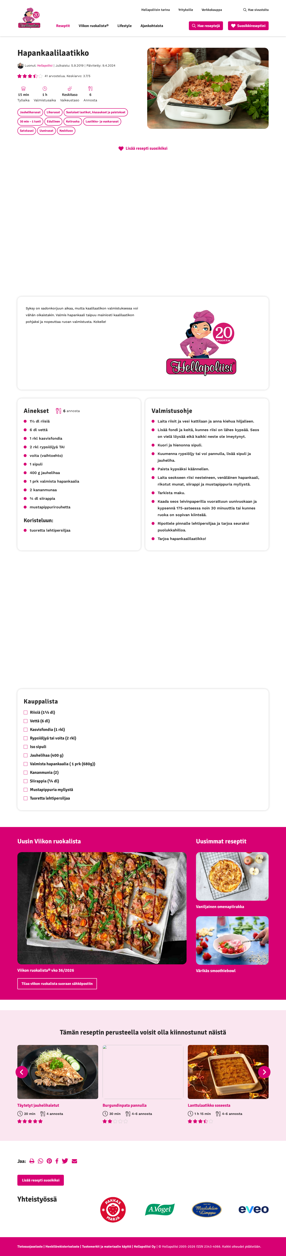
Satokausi (26, 131)
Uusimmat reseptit (221, 841)
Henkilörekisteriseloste (62, 1246)
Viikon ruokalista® (94, 25)
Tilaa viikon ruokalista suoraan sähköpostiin (57, 983)
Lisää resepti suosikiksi (40, 1180)
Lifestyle (124, 25)
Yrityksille (185, 10)
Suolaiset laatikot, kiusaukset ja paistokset (95, 112)
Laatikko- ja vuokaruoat (102, 121)
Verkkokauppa (212, 10)
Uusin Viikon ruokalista (49, 841)
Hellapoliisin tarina (155, 10)
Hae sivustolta (258, 10)
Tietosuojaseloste (30, 1246)
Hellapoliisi (45, 65)
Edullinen (53, 121)
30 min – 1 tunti (30, 121)
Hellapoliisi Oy (145, 1246)
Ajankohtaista (151, 25)
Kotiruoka (73, 121)
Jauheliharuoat (30, 112)
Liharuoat (53, 112)
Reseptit (63, 25)
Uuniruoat (46, 131)
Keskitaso (66, 131)
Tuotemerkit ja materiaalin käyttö (106, 1246)
